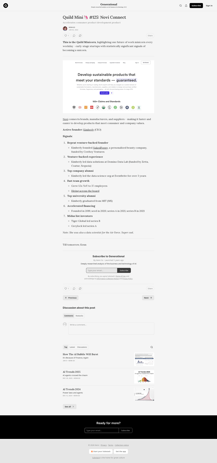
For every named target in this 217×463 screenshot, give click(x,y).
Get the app (121, 451)
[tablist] (74, 315)
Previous (72, 297)
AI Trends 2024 (72, 389)
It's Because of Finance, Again (75, 357)
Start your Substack (102, 451)
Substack (96, 457)
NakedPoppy (100, 147)
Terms (110, 445)
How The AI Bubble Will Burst (80, 354)
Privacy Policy (127, 279)
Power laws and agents (73, 392)
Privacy (104, 445)
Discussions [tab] (82, 347)
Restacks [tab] (79, 316)
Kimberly (88, 129)
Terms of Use (120, 276)
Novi (65, 119)
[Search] (180, 5)
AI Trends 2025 (71, 371)
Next (146, 297)
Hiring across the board (85, 190)
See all (68, 406)
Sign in (209, 5)
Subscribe (196, 5)
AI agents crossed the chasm (75, 375)
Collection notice (122, 445)
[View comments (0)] (74, 35)
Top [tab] (65, 347)
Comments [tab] (68, 316)
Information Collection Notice (108, 279)
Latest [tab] (72, 347)
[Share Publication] (186, 5)
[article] (108, 359)
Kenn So (72, 27)
